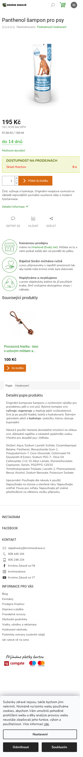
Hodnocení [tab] (22, 386)
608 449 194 (16, 554)
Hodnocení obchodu (14, 629)
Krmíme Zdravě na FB (21, 566)
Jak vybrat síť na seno (15, 640)
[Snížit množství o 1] (16, 183)
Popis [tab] (8, 386)
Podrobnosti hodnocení (51, 27)
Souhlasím (59, 747)
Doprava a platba (12, 609)
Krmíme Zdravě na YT (21, 577)
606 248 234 (16, 560)
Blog (5, 594)
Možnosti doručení (13, 150)
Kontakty (7, 599)
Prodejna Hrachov (13, 604)
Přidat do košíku (38, 180)
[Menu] (74, 5)
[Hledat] (53, 5)
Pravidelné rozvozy (13, 614)
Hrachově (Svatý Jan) (44, 247)
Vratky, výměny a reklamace (19, 624)
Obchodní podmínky (14, 619)
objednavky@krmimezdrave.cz (26, 548)
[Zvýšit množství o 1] (16, 178)
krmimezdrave (16, 571)
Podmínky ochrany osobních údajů (23, 634)
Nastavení (40, 734)
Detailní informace (13, 207)
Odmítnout (21, 747)
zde (46, 724)
